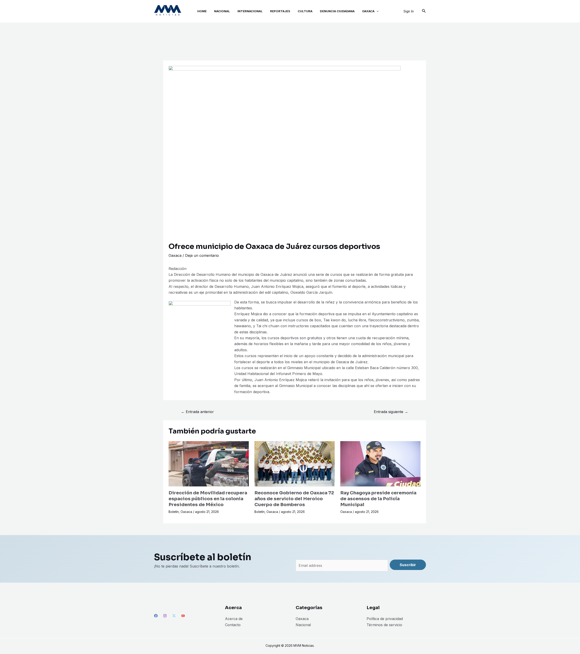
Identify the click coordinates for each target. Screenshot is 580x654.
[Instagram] (165, 616)
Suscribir (408, 565)
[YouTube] (183, 616)
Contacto (233, 625)
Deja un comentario (202, 255)
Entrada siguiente (391, 411)
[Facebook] (156, 616)
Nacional (303, 625)
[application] (377, 11)
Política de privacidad (385, 618)
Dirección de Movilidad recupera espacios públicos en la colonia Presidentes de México (208, 498)
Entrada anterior (197, 411)
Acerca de (234, 618)
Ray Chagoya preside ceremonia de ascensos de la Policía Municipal (378, 498)
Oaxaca (175, 255)
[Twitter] (174, 616)
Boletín (174, 512)
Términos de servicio (384, 625)
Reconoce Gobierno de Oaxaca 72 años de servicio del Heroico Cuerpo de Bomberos (294, 498)
